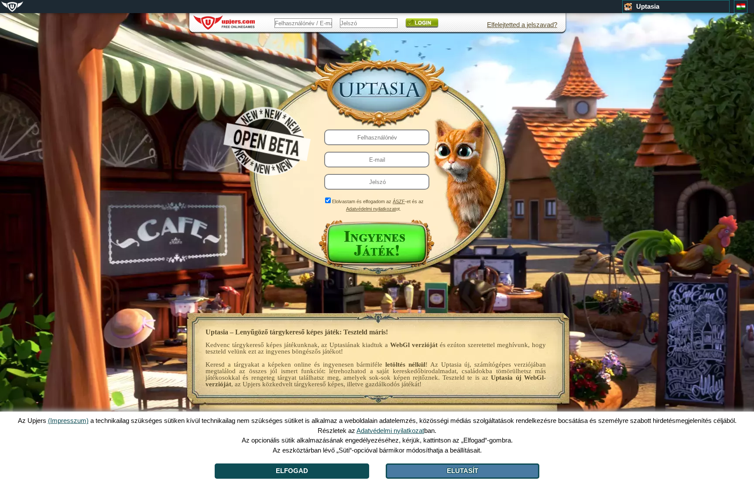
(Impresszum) (68, 420)
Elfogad (292, 470)
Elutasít (462, 470)
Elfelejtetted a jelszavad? (522, 24)
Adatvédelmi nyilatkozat (371, 208)
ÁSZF (399, 201)
